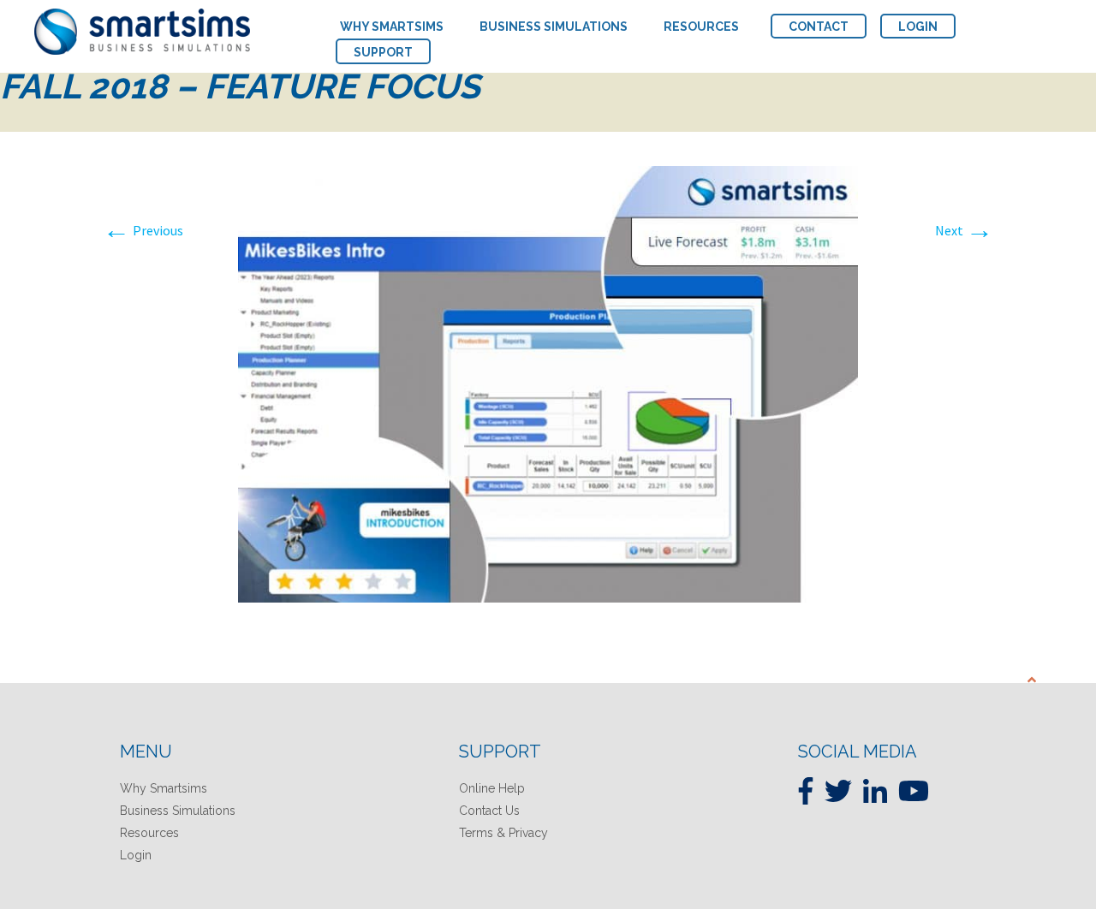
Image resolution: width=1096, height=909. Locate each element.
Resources (149, 833)
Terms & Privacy (503, 833)
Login (136, 855)
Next (964, 230)
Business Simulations (177, 810)
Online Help (492, 788)
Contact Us (489, 810)
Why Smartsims (163, 788)
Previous (143, 230)
